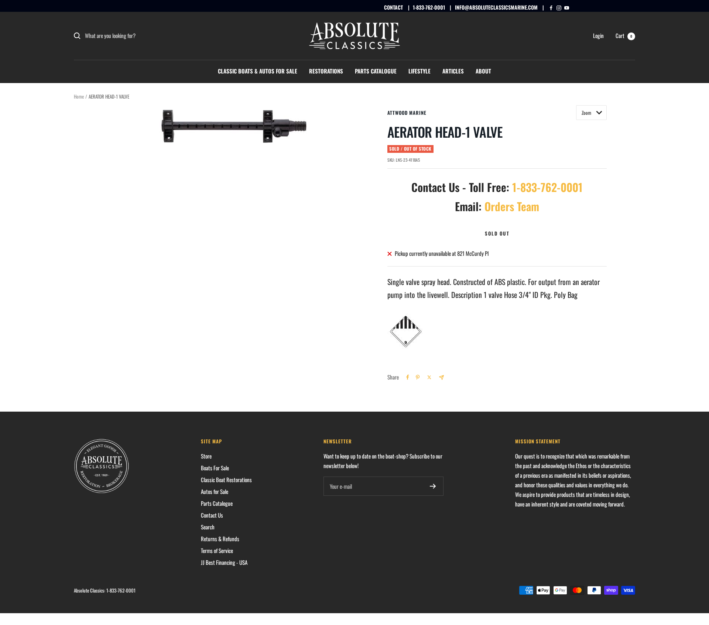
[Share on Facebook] (407, 377)
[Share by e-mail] (441, 377)
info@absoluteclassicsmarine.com (496, 7)
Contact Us (212, 515)
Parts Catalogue (376, 71)
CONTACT (393, 7)
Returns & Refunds (220, 539)
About (483, 71)
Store (206, 456)
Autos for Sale (214, 491)
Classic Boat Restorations (226, 479)
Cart (624, 35)
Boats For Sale (215, 468)
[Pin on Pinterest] (417, 377)
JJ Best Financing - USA (224, 562)
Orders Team (511, 206)
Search (208, 527)
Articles (453, 71)
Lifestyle (419, 71)
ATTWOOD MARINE (407, 112)
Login (598, 35)
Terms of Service (217, 550)
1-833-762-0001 (429, 7)
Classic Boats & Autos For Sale (257, 71)
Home (79, 96)
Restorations (326, 71)
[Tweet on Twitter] (429, 377)
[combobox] (140, 36)
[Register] (433, 486)
